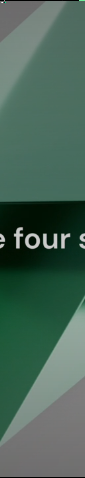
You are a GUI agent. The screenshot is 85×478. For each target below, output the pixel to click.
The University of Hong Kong (4, 0)
